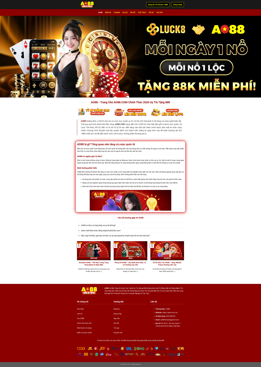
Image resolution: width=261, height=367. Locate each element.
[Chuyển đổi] (79, 225)
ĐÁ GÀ (125, 12)
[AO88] (87, 5)
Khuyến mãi (118, 333)
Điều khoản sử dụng (84, 328)
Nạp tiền (117, 318)
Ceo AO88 (80, 318)
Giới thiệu (80, 309)
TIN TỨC (159, 12)
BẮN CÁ (108, 12)
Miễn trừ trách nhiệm (84, 333)
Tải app (116, 328)
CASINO (117, 12)
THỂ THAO (142, 12)
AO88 (100, 12)
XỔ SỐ (151, 12)
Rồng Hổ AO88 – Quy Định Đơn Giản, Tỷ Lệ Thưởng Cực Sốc (130, 264)
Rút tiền (116, 323)
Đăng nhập (118, 314)
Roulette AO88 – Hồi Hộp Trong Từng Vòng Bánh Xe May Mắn (94, 264)
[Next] (184, 259)
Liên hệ (79, 314)
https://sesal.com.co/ (170, 312)
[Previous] (76, 259)
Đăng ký (117, 309)
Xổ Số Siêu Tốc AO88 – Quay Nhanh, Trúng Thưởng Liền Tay (167, 264)
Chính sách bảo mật (84, 323)
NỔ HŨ (132, 12)
